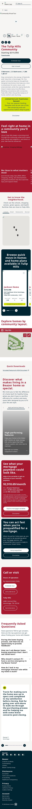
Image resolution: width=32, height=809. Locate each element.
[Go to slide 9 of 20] (13, 745)
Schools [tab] (6, 212)
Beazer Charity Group (8, 767)
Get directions (10, 608)
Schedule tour (16, 61)
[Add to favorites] (23, 273)
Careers (4, 765)
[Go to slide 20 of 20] (21, 745)
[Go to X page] (15, 755)
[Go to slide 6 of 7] (12, 310)
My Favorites (6, 798)
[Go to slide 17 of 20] (19, 745)
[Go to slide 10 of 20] (14, 745)
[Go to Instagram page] (7, 755)
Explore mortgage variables (16, 509)
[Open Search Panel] (16, 3)
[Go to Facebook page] (3, 755)
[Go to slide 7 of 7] (13, 310)
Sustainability (6, 763)
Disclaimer (16, 116)
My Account (5, 796)
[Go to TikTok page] (11, 755)
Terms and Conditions (9, 775)
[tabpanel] (16, 230)
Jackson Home (11, 287)
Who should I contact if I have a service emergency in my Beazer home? (14, 661)
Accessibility (6, 777)
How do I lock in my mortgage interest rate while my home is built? (14, 669)
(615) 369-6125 (10, 592)
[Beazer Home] (8, 3)
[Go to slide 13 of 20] (16, 745)
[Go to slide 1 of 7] (8, 310)
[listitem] (15, 288)
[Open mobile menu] (2, 3)
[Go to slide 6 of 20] (11, 745)
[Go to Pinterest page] (23, 755)
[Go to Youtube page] (19, 755)
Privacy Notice (6, 786)
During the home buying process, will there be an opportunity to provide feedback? (12, 643)
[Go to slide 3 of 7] (10, 310)
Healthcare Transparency (9, 779)
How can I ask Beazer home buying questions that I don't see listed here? (14, 652)
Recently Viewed (7, 800)
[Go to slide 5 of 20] (10, 745)
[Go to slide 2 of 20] (8, 745)
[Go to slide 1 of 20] (6, 745)
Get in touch (16, 66)
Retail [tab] (12, 212)
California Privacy (7, 788)
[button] (16, 230)
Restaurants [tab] (19, 212)
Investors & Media (7, 761)
